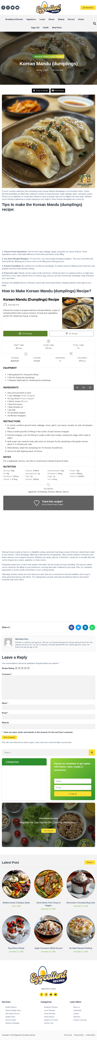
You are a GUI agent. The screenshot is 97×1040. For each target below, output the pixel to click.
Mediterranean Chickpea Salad (16, 903)
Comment (7, 674)
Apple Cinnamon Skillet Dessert (48, 948)
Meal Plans (57, 27)
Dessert (71, 19)
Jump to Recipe (41, 91)
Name (5, 703)
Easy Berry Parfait (16, 948)
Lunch (42, 19)
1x (77, 387)
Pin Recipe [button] (73, 334)
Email (5, 713)
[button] (94, 23)
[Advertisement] (48, 231)
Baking (61, 19)
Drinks (81, 19)
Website (5, 722)
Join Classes (48, 831)
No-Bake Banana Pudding (80, 948)
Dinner (52, 19)
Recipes (59, 56)
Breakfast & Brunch (14, 19)
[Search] (92, 752)
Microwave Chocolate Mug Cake (81, 903)
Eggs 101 (35, 27)
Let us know (47, 504)
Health (46, 27)
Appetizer (38, 56)
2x (83, 387)
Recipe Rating (8, 668)
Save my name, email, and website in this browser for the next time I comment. (38, 732)
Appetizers (31, 19)
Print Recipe (59, 91)
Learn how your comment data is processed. (53, 742)
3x (90, 387)
